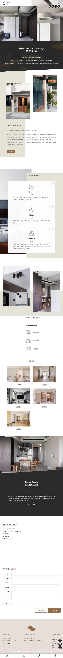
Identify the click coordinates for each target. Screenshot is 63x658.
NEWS (53, 645)
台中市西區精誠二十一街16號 (10, 641)
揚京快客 (19, 651)
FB (6, 534)
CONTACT (54, 647)
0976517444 (6, 638)
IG (5, 536)
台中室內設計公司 (14, 648)
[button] (30, 39)
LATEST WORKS (55, 643)
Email (11, 531)
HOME (53, 637)
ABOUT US (54, 639)
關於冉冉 (11, 151)
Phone (8, 529)
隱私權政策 (33, 651)
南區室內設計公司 (22, 648)
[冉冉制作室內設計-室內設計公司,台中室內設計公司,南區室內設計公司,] (6, 3)
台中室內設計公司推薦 (41, 648)
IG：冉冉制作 (6, 643)
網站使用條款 (40, 651)
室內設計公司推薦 (31, 648)
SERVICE (54, 641)
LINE (7, 539)
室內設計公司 (6, 648)
